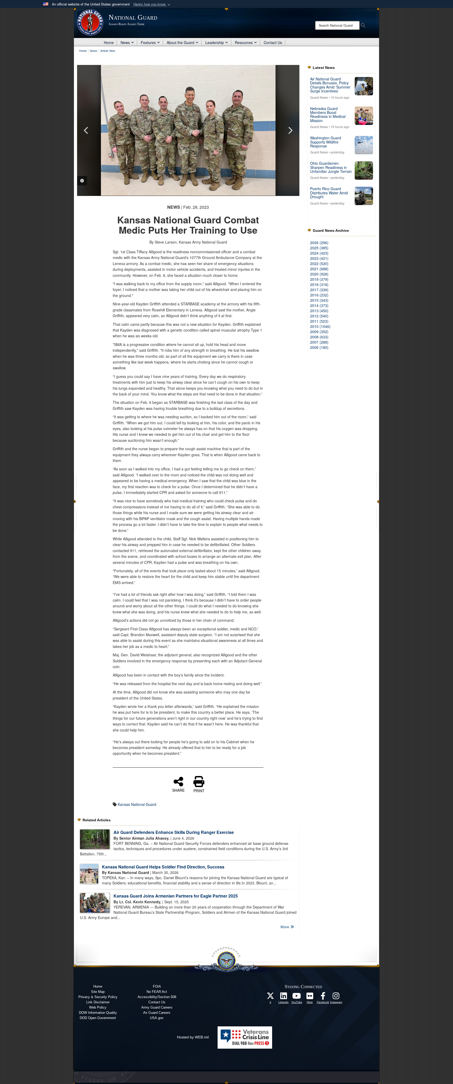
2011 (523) (319, 321)
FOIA (157, 986)
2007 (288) (319, 342)
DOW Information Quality (98, 1013)
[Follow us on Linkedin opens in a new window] (283, 997)
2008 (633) (319, 336)
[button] (152, 4)
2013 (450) (319, 310)
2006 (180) (319, 347)
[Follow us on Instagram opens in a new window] (336, 997)
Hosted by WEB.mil (193, 1037)
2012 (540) (319, 315)
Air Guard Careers (156, 1013)
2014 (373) (319, 305)
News (125, 42)
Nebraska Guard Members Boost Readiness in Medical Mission (328, 114)
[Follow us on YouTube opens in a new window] (296, 997)
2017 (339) (319, 289)
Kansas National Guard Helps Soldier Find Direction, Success (163, 867)
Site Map (98, 992)
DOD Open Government (98, 1018)
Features (148, 42)
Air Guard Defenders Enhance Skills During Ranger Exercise (174, 832)
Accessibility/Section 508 (157, 997)
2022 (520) (319, 263)
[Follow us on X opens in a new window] (270, 997)
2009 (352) (319, 331)
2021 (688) (319, 268)
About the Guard (180, 42)
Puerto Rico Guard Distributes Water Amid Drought (329, 192)
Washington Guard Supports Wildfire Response (325, 141)
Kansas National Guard (137, 804)
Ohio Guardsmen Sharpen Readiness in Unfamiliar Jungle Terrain (331, 167)
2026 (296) (319, 242)
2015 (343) (319, 300)
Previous (86, 130)
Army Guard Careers (156, 1007)
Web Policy (97, 1007)
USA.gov (157, 1018)
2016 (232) (319, 295)
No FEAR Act (157, 992)
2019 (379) (319, 279)
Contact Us (273, 42)
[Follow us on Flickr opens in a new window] (309, 997)
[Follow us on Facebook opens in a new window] (323, 997)
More (285, 927)
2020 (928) (319, 274)
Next (290, 130)
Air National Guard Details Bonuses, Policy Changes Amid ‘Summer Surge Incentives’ (330, 84)
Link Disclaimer (98, 1002)
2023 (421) (319, 258)
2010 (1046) (320, 326)
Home (109, 42)
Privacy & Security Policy (97, 997)
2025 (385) (319, 247)
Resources (244, 42)
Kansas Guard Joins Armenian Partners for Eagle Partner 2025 (176, 896)
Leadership (214, 42)
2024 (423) (319, 253)
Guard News (319, 97)
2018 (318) (319, 284)
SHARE (178, 790)
